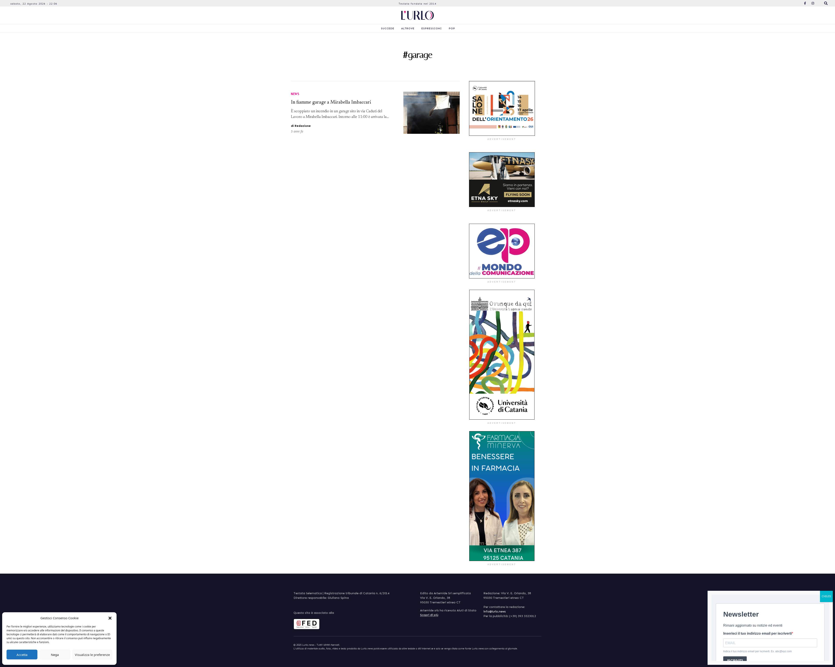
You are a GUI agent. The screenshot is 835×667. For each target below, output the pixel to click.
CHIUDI (826, 596)
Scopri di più (429, 615)
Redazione (303, 126)
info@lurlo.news (494, 611)
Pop (452, 28)
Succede (387, 28)
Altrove (407, 28)
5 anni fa (297, 131)
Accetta (22, 654)
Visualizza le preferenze (92, 654)
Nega (55, 654)
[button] (110, 618)
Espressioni (431, 28)
